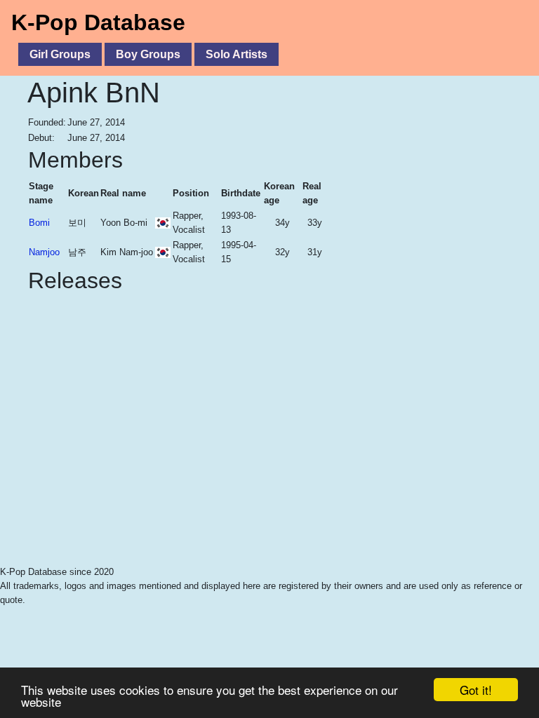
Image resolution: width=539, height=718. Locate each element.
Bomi (39, 222)
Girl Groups (60, 54)
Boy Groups (148, 54)
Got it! (476, 689)
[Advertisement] (420, 234)
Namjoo (44, 252)
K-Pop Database (98, 22)
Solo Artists (236, 54)
